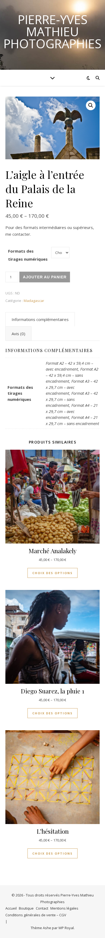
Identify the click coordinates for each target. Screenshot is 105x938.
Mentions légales (64, 908)
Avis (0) (18, 333)
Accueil (11, 908)
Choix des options (52, 573)
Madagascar (34, 300)
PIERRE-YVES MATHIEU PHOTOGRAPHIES (53, 31)
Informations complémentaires (40, 319)
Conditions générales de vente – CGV (35, 915)
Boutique (26, 908)
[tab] (40, 319)
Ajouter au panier (44, 277)
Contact (42, 908)
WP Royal (66, 927)
